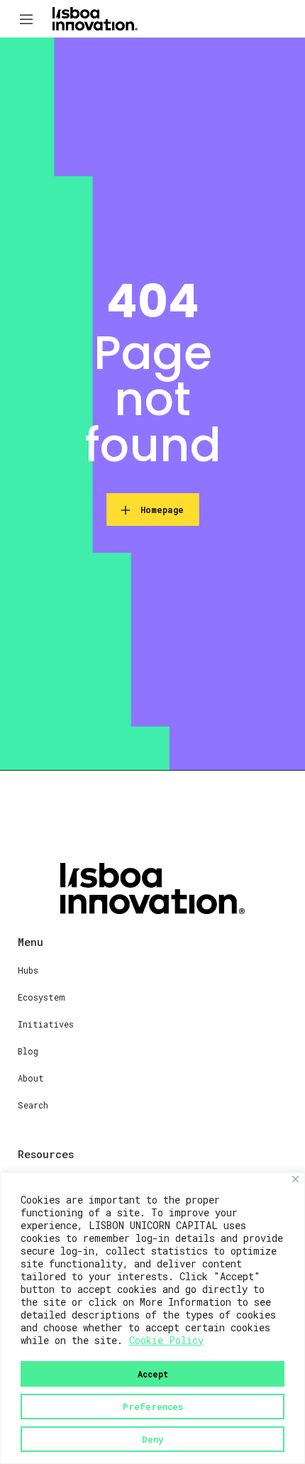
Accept (153, 1374)
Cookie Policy (166, 1340)
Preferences (153, 1406)
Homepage (162, 509)
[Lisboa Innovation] (95, 17)
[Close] (295, 1179)
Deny (152, 1439)
